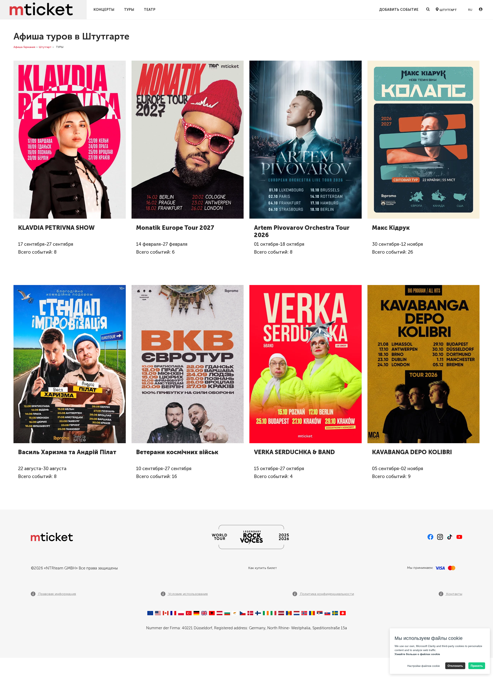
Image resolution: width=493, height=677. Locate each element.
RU (469, 10)
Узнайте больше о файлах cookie (417, 654)
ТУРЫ (129, 9)
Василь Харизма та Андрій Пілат (67, 452)
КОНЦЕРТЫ (103, 9)
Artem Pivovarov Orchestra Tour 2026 (301, 231)
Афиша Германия (24, 47)
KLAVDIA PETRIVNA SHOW (56, 227)
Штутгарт (45, 47)
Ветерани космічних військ (177, 452)
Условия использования (187, 594)
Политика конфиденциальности (326, 594)
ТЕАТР (149, 9)
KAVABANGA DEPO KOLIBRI (412, 452)
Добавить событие (398, 9)
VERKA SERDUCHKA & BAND (294, 452)
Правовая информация (56, 594)
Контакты (453, 594)
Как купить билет (262, 568)
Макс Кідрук (391, 227)
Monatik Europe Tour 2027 (175, 227)
